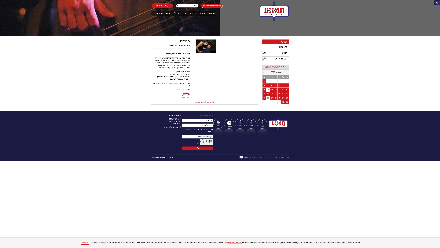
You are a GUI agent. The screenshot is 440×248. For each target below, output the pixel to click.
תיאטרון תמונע (175, 115)
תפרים (185, 41)
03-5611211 (176, 123)
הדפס (209, 102)
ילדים (186, 13)
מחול (180, 13)
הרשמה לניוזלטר (206, 115)
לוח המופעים (162, 5)
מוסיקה (193, 13)
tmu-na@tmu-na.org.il (172, 127)
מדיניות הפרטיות (235, 243)
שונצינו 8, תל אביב (174, 121)
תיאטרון (202, 13)
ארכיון (178, 45)
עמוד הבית (186, 45)
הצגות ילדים (280, 58)
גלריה (173, 13)
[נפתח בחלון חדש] (218, 123)
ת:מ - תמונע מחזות (161, 13)
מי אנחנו (211, 13)
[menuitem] (210, 13)
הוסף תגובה (199, 102)
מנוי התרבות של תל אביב (212, 6)
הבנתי (85, 243)
